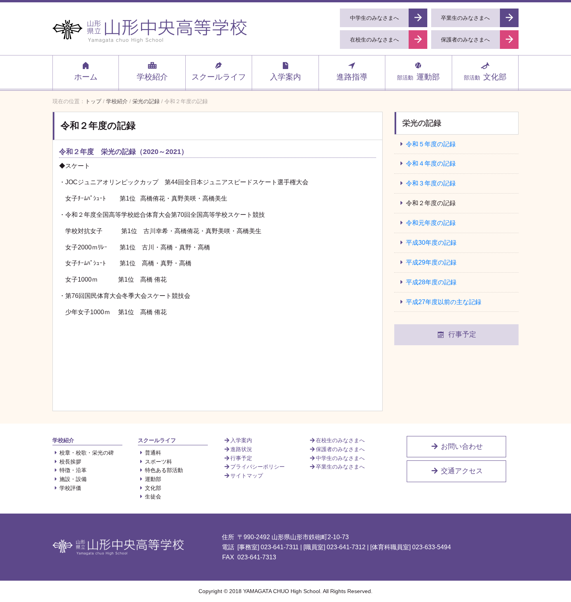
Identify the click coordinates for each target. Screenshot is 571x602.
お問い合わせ (461, 446)
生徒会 (153, 496)
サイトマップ (246, 475)
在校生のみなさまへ (340, 440)
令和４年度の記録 (431, 163)
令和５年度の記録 (431, 144)
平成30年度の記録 (431, 242)
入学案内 (285, 77)
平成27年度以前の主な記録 (443, 302)
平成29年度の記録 (431, 262)
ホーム (85, 77)
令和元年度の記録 (431, 223)
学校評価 (70, 488)
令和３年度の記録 (431, 183)
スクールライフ (218, 77)
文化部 (485, 77)
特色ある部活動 (164, 470)
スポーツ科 (158, 461)
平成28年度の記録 (431, 282)
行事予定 (462, 334)
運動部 (418, 77)
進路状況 (241, 449)
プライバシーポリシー (257, 467)
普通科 (153, 453)
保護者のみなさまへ (340, 449)
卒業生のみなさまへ (340, 467)
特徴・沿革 (73, 470)
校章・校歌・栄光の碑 (86, 453)
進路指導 (351, 77)
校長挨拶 (70, 461)
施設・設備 (73, 479)
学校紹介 (152, 77)
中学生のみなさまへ (340, 458)
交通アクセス (461, 471)
